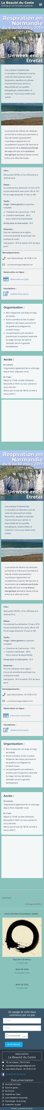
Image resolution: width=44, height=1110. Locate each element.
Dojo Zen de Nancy (22, 959)
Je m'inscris (13, 1044)
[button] (40, 4)
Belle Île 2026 (22, 969)
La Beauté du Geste (17, 3)
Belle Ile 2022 (22, 984)
